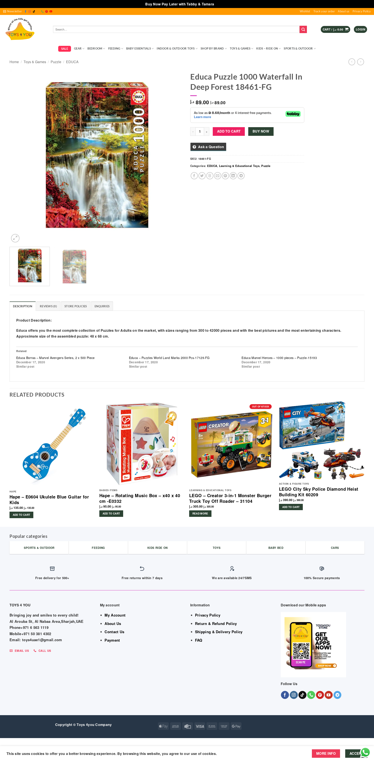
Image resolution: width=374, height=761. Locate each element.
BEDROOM (94, 48)
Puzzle (56, 61)
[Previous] (18, 156)
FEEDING (114, 48)
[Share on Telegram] (241, 175)
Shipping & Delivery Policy (219, 631)
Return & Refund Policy (216, 623)
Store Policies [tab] (75, 306)
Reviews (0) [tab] (48, 306)
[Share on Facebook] (194, 175)
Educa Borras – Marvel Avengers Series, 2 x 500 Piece (55, 358)
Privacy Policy (362, 11)
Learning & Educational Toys (239, 166)
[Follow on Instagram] (29, 11)
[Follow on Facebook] (25, 11)
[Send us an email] (38, 11)
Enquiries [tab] (102, 306)
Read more (200, 513)
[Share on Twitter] (202, 175)
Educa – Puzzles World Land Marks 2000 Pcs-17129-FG (169, 358)
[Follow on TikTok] (34, 11)
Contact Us (114, 631)
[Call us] (42, 11)
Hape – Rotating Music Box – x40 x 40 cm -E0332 (139, 498)
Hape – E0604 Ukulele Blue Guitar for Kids (49, 499)
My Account (115, 615)
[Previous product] (360, 61)
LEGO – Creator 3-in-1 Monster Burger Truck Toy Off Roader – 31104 (230, 498)
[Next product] (351, 61)
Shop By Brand (212, 48)
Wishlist (305, 11)
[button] (12, 11)
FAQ (198, 640)
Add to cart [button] (21, 515)
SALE (64, 48)
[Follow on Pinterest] (46, 11)
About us (343, 11)
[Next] (175, 156)
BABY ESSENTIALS (138, 48)
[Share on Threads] (209, 175)
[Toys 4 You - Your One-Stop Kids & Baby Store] (25, 29)
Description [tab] (22, 306)
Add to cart (229, 131)
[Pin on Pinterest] (225, 175)
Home (14, 61)
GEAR (78, 48)
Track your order (324, 11)
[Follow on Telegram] (338, 695)
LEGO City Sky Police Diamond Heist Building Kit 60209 (318, 491)
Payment (112, 640)
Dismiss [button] (222, 4)
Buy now (261, 131)
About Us (113, 623)
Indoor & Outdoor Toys (176, 48)
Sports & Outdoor (298, 48)
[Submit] (303, 29)
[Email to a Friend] (217, 175)
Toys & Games (240, 48)
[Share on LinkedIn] (233, 175)
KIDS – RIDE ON (267, 48)
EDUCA (72, 61)
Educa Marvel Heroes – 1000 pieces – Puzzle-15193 (279, 358)
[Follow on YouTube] (51, 11)
